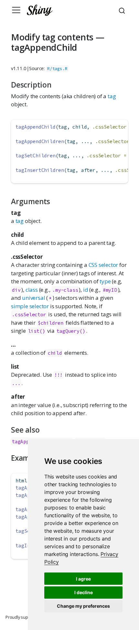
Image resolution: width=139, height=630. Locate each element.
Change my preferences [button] (83, 606)
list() (36, 331)
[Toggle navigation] (16, 10)
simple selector (30, 306)
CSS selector (103, 264)
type (105, 281)
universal (33, 297)
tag (112, 96)
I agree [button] (83, 579)
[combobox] (122, 10)
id (85, 289)
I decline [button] (83, 592)
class (32, 289)
